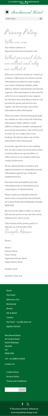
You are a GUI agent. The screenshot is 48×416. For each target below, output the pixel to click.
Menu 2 (8, 247)
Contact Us (10, 364)
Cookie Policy (12, 372)
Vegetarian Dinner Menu (16, 258)
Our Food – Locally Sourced (18, 322)
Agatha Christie (13, 326)
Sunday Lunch (11, 269)
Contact (9, 317)
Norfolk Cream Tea (13, 276)
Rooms (9, 308)
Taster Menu (10, 255)
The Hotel (10, 295)
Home (9, 290)
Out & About (11, 313)
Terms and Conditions (16, 381)
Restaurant (11, 304)
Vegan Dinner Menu (14, 262)
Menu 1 (8, 241)
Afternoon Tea (12, 299)
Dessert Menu (11, 251)
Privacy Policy (12, 376)
